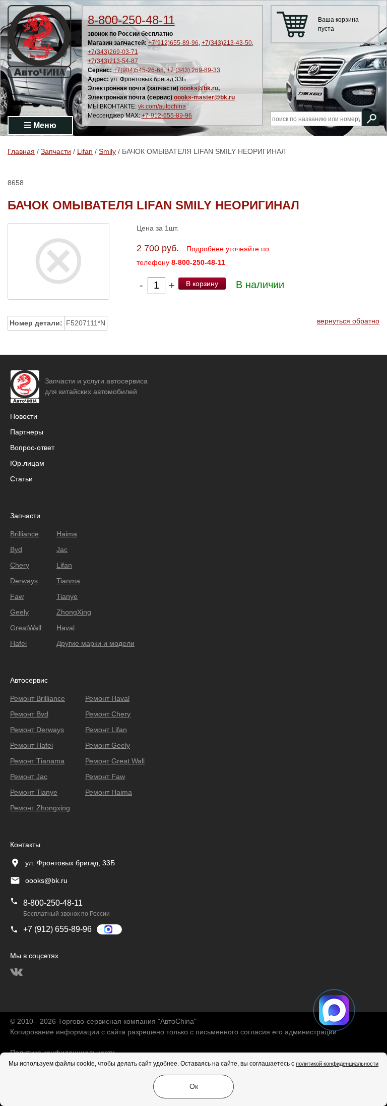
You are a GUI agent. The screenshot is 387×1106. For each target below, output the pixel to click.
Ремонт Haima (108, 792)
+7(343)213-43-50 (227, 42)
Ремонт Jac (28, 776)
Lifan (85, 151)
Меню (43, 125)
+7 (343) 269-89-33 (193, 70)
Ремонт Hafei (31, 745)
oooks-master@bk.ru (204, 97)
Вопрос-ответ (32, 448)
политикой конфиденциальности (337, 1064)
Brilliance (24, 534)
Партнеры (26, 432)
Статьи (21, 479)
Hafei (18, 643)
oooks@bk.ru (199, 88)
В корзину (202, 284)
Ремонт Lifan (106, 730)
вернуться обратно (348, 321)
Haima (66, 534)
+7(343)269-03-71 (113, 52)
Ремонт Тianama (37, 761)
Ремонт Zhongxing (40, 808)
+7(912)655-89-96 (173, 42)
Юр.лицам (27, 463)
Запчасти (56, 151)
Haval (65, 628)
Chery (19, 565)
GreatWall (25, 628)
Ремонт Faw (105, 776)
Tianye (67, 596)
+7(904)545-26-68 (138, 70)
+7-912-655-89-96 (167, 115)
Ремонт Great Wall (115, 761)
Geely (19, 612)
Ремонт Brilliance (37, 698)
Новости (23, 416)
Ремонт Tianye (33, 792)
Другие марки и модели (95, 643)
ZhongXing (73, 612)
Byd (16, 549)
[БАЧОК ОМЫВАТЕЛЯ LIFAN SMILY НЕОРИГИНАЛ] (58, 261)
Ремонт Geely (107, 745)
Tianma (68, 581)
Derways (24, 581)
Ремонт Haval (107, 698)
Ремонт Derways (37, 730)
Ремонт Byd (29, 714)
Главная (21, 151)
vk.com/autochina (162, 106)
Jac (62, 549)
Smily (107, 151)
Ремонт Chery (108, 714)
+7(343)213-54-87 (113, 61)
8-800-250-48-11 (131, 20)
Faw (17, 596)
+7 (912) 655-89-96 (57, 929)
